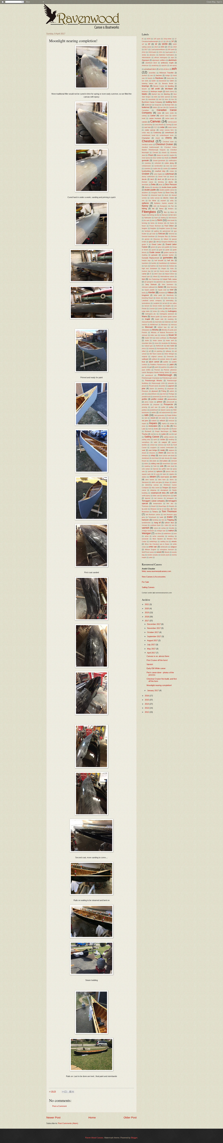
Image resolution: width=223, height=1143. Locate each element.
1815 (162, 47)
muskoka (164, 343)
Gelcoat (161, 234)
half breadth (158, 260)
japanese (159, 282)
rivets (156, 429)
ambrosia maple (167, 63)
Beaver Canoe (158, 86)
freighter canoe (164, 228)
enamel (163, 200)
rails (146, 415)
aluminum (172, 60)
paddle (165, 362)
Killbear (171, 293)
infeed (155, 276)
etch (154, 206)
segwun (171, 450)
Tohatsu (155, 512)
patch (156, 367)
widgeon (174, 547)
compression (146, 166)
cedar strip (146, 132)
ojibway (168, 351)
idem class (158, 274)
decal (172, 176)
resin (143, 426)
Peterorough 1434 (158, 383)
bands (150, 78)
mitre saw (153, 335)
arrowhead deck (150, 69)
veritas (163, 528)
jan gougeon (148, 282)
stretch (174, 482)
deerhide (145, 184)
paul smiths (146, 370)
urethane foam (155, 525)
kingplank (145, 295)
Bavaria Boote (167, 83)
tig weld (144, 509)
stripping (153, 490)
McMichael (154, 324)
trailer (170, 517)
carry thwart (159, 124)
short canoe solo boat (166, 455)
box (172, 99)
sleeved (174, 461)
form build (170, 220)
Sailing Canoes (148, 587)
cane (159, 113)
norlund (151, 348)
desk (160, 184)
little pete (168, 308)
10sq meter (168, 39)
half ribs (170, 260)
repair (144, 423)
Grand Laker (156, 244)
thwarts (171, 506)
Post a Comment (59, 1106)
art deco (166, 69)
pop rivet (163, 394)
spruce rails (170, 471)
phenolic (171, 383)
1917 (146, 49)
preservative (172, 399)
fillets (172, 212)
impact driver (169, 274)
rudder (163, 434)
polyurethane (152, 394)
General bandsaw (148, 236)
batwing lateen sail (149, 83)
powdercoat (146, 396)
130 (167, 41)
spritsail (150, 471)
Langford (156, 303)
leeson (147, 306)
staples (171, 474)
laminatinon (146, 303)
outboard (145, 359)
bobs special (165, 97)
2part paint (169, 52)
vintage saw (161, 530)
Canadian (145, 110)
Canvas (155, 121)
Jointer (160, 287)
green (153, 247)
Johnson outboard (148, 287)
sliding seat (155, 464)
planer (152, 388)
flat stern (174, 215)
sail (175, 434)
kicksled (162, 292)
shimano (145, 455)
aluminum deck (151, 63)
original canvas (157, 356)
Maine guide (155, 316)
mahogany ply (150, 314)
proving (144, 407)
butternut (145, 107)
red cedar (162, 418)
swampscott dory (158, 493)
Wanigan (146, 533)
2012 (147, 712)
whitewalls (164, 547)
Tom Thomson (169, 511)
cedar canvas (150, 130)
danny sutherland (148, 176)
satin (155, 442)
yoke (150, 557)
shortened (145, 458)
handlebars (163, 263)
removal (171, 420)
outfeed (154, 359)
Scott (168, 445)
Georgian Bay (163, 236)
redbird (153, 420)
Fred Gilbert (169, 226)
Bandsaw (159, 78)
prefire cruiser (157, 399)
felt (153, 209)
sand (155, 439)
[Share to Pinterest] (73, 1091)
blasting (167, 94)
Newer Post (53, 1117)
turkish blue (169, 523)
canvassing (148, 124)
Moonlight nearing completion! (159, 685)
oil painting (158, 351)
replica (164, 423)
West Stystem (158, 539)
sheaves (152, 453)
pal (150, 367)
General (171, 234)
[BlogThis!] (65, 1091)
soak (175, 463)
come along (169, 163)
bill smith (155, 89)
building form (171, 102)
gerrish (147, 239)
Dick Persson (171, 184)
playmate (170, 388)
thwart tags (162, 506)
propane (156, 404)
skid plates (163, 461)
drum (166, 195)
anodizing (155, 65)
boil (160, 99)
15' (149, 44)
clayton (171, 155)
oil (150, 351)
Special (155, 469)
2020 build (152, 52)
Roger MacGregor (162, 431)
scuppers (153, 447)
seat (143, 450)
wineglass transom (167, 549)
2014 (143, 52)
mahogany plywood (167, 314)
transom (145, 520)
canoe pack (169, 118)
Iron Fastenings (154, 279)
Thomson (145, 506)
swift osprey (146, 495)
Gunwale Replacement (150, 258)
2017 (147, 621)
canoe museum (155, 118)
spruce (159, 471)
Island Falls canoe (170, 279)
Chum (150, 155)
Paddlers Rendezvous (158, 364)
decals (144, 179)
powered (156, 396)
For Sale (145, 582)
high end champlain (149, 268)
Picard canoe (153, 386)
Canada (171, 107)
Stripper (165, 488)
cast (175, 124)
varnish (145, 528)
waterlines (167, 533)
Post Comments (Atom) (68, 1123)
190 (169, 47)
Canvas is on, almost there (158, 656)
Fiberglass (149, 211)
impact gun (146, 276)
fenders (170, 208)
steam (153, 476)
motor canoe (157, 340)
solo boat (170, 466)
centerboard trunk (148, 135)
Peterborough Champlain (151, 378)
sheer (160, 453)
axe (151, 75)
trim (163, 520)
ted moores (158, 498)
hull (155, 271)
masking (171, 319)
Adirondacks (146, 57)
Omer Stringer (169, 354)
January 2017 (153, 690)
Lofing (162, 311)
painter (144, 367)
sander (162, 439)
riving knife (165, 429)
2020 (147, 609)
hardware (173, 263)
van (173, 525)
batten (172, 81)
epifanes (145, 203)
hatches (153, 266)
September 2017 (154, 636)
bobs (155, 97)
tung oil (157, 523)
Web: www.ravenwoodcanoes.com (156, 571)
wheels (174, 541)
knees (158, 298)
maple (147, 319)
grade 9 (145, 244)
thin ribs (170, 503)
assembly (152, 73)
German (174, 236)
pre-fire (171, 396)
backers (159, 75)
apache (164, 65)
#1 (143, 39)
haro (146, 266)
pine (143, 388)
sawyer (164, 442)
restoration (153, 426)
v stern (166, 525)
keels (144, 292)
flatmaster (147, 217)
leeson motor (157, 306)
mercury (174, 324)
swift (172, 493)
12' (162, 41)
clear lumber (157, 158)
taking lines (167, 495)
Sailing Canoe (151, 436)
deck (152, 179)
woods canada (152, 555)
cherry (168, 138)
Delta (153, 184)
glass (151, 242)
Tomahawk (152, 517)
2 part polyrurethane (158, 49)
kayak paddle (150, 290)
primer (159, 402)
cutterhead (169, 174)
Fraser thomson (155, 226)
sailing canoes (169, 437)
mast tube (158, 322)
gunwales (168, 257)
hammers (145, 263)
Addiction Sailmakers (166, 55)
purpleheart (154, 410)
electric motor (168, 198)
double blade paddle (169, 187)
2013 (147, 708)
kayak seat (162, 290)
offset (144, 351)
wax (175, 533)
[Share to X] (68, 1091)
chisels (164, 152)
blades (144, 94)
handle (153, 263)
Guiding (144, 255)
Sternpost (145, 482)
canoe (153, 116)
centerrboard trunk (166, 135)
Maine (144, 316)
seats (162, 450)
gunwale (154, 255)
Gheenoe (156, 239)
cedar (162, 127)
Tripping (170, 520)
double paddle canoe (166, 190)
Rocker (174, 429)
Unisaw (144, 525)
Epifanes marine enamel (163, 203)
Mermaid (149, 327)
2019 (147, 613)
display (147, 187)
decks (171, 182)
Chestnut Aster (168, 141)
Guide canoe (154, 252)
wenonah (145, 539)
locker (155, 311)
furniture (147, 231)
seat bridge (152, 450)
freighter (153, 228)
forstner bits (162, 223)
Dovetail (145, 195)
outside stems (165, 359)
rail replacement (164, 412)
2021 (147, 604)
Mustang (174, 343)
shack (144, 453)
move (157, 343)
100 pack (157, 39)
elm (143, 200)
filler (165, 212)
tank (175, 496)
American (145, 65)
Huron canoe (164, 271)
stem (174, 477)
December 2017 (154, 624)
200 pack (171, 49)
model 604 (148, 338)
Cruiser (145, 173)
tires (168, 509)
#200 (148, 39)
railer (175, 412)
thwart (153, 506)
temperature (157, 503)
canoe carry (164, 115)
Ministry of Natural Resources (162, 332)
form (159, 220)
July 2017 (151, 645)
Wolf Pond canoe (148, 552)
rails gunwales (159, 415)
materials (168, 322)
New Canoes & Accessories (154, 577)
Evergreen (163, 206)
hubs (172, 268)
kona (172, 298)
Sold (155, 466)
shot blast (155, 458)
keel (171, 290)
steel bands (164, 477)
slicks (146, 463)
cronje (171, 171)
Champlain (146, 138)
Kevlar (151, 292)
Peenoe (157, 370)
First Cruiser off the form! (157, 660)
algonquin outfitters (159, 60)
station (144, 477)
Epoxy (145, 206)
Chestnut (148, 141)
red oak (171, 418)
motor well (170, 340)
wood (159, 552)
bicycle (144, 89)
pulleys (144, 410)
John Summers (167, 284)
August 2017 (152, 640)
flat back (165, 215)
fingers (144, 215)
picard (144, 386)
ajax (172, 57)
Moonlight (173, 338)
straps (167, 482)
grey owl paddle (163, 247)
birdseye (145, 91)
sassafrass (145, 442)
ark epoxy (173, 65)
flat (158, 215)
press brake (149, 402)
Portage (171, 394)
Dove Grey (170, 193)
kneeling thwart (147, 298)
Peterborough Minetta (153, 381)
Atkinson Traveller (166, 73)
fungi (175, 228)
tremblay (155, 520)
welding (171, 536)
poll (143, 394)
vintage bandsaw (148, 530)
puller (163, 407)
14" (143, 44)
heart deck (162, 266)
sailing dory (146, 439)
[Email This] (63, 1091)
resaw (172, 423)
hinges (163, 268)
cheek (158, 138)
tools (161, 517)
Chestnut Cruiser (164, 144)
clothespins (173, 160)
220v (160, 52)
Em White (152, 200)
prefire (144, 399)
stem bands (149, 479)
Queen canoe (165, 410)
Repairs (153, 423)
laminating (169, 300)
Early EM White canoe (156, 668)
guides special (169, 252)
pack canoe (154, 362)
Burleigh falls (169, 105)
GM (157, 242)
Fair (172, 206)
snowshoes (166, 463)
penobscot (149, 375)
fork (153, 220)
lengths (168, 306)
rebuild (152, 418)
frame (172, 223)
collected (157, 163)
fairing (144, 209)
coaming (148, 163)
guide (167, 250)
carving (168, 124)
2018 (147, 617)
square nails (146, 474)
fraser (144, 226)
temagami (170, 498)
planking (161, 388)
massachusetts (147, 322)
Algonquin (145, 60)
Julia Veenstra (172, 287)
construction (158, 166)
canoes (144, 122)
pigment (171, 386)
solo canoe (146, 469)
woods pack (165, 555)
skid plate (152, 461)
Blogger (134, 1138)
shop (153, 455)
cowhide (147, 168)
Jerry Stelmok (151, 284)
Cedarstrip (157, 133)
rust (170, 434)
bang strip (170, 78)
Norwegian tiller (162, 348)
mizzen (163, 335)
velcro (156, 528)
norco (144, 348)
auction (144, 75)
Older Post (130, 1117)
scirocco (161, 445)
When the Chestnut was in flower (157, 544)
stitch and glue (157, 482)
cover (175, 166)
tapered (147, 498)
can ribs (163, 107)
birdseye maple (156, 91)
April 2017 (151, 653)
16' (156, 44)
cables (155, 107)
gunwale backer (168, 255)
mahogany (172, 311)
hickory (171, 266)
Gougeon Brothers (167, 242)
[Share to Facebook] (70, 1091)
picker (163, 386)
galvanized (166, 231)
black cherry (170, 91)
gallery (156, 231)
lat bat (164, 303)
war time (158, 533)
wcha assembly (158, 536)
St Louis (157, 474)
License (152, 308)
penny (174, 372)
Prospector (168, 404)
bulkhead (148, 105)
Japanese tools (171, 282)
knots (165, 298)
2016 (147, 696)
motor (147, 340)
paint (172, 364)
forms (152, 223)
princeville (145, 404)
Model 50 (173, 335)
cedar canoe (172, 127)
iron (143, 279)
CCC (155, 127)
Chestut (155, 152)
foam (156, 217)
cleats (166, 158)
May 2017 (151, 649)
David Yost (162, 176)
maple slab (159, 319)
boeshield (151, 99)
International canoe (167, 276)
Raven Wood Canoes (94, 1138)
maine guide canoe (170, 316)
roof (152, 434)
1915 (175, 47)
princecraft (170, 402)
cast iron (147, 127)
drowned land (156, 195)
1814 (156, 47)
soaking (147, 466)
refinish (162, 421)
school (152, 445)
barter (154, 81)
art (160, 69)
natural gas (149, 346)
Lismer (159, 308)
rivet (149, 429)
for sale (146, 220)
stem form (162, 479)
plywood (155, 391)
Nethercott (159, 346)
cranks (165, 168)
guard (154, 250)
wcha (147, 536)
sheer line (170, 453)
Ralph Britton (172, 415)
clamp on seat (161, 155)
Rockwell (148, 431)
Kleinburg (170, 295)
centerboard (169, 133)
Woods (166, 552)
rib (162, 426)
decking (161, 182)
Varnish (150, 664)
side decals (165, 458)
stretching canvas (151, 485)
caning (144, 115)
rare (145, 418)
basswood (162, 81)
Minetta (155, 330)
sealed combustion (167, 447)
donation (156, 187)
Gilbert (166, 239)
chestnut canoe (147, 144)
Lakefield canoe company (152, 300)
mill (172, 327)
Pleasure (145, 391)
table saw (156, 495)
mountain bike (147, 343)
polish (172, 391)
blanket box (156, 94)
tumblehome (146, 522)
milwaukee (145, 330)
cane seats (169, 113)
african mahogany (160, 57)
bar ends (145, 81)
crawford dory (160, 171)
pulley (171, 407)
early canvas (155, 198)
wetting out (164, 541)
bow (166, 99)
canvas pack (172, 122)
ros (157, 434)
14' (172, 41)
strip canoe (156, 487)
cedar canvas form (167, 130)
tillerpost (153, 509)
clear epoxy (146, 158)
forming (144, 223)
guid (160, 250)
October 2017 (153, 632)
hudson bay (146, 271)
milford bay (162, 327)
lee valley (173, 303)
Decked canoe (147, 182)
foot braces (173, 217)
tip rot (162, 509)
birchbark (169, 89)
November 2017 (154, 628)
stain (164, 474)
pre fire (164, 396)
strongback (164, 490)
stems (172, 479)
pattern (171, 367)
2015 (147, 700)
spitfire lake (165, 469)
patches (164, 367)
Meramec (164, 324)
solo (161, 466)
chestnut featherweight (150, 147)
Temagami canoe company (153, 501)
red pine (145, 421)
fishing (151, 215)
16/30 (165, 44)
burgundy (158, 105)
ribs (168, 426)
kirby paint (158, 295)
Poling (163, 391)
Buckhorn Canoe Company (152, 102)
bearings (145, 86)
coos (167, 166)
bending (171, 86)
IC (150, 274)
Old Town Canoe (155, 354)
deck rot (161, 179)
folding (163, 217)
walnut (171, 531)
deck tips (171, 179)
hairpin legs (146, 260)
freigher (144, 228)
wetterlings (153, 541)
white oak (153, 547)
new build (170, 346)
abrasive (152, 55)
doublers (145, 192)
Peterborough (165, 375)
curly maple (158, 174)
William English (150, 549)
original (144, 356)
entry (172, 200)
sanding (171, 439)
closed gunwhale (159, 160)
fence (161, 209)
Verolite (171, 528)
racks (154, 412)
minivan (144, 335)
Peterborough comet (169, 378)
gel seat (152, 234)
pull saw (154, 407)
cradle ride (156, 168)
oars (172, 348)
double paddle (150, 190)
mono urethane (161, 338)
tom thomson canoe (153, 514)
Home (92, 1117)
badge (167, 75)
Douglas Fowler (157, 192)
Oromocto (170, 356)
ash (174, 68)
